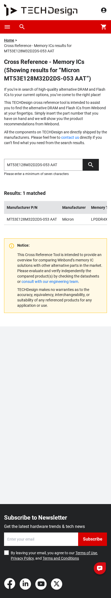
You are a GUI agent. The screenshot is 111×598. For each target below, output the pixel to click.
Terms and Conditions (61, 558)
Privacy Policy (22, 558)
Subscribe (92, 539)
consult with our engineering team (50, 281)
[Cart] (103, 27)
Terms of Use (86, 553)
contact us (70, 137)
